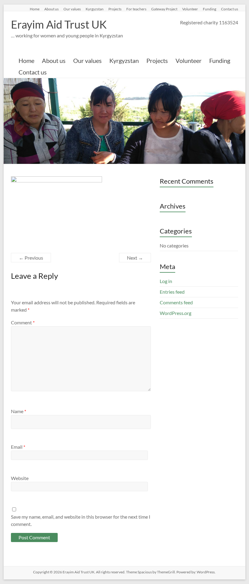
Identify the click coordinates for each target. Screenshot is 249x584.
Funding (209, 9)
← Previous (31, 258)
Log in (166, 281)
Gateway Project (164, 9)
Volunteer (190, 9)
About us (51, 9)
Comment (23, 322)
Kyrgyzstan (95, 9)
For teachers (136, 9)
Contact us (229, 9)
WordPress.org (175, 313)
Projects (114, 9)
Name (18, 411)
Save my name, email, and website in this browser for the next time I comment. (80, 520)
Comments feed (176, 302)
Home (34, 9)
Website (20, 478)
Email (18, 447)
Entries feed (172, 292)
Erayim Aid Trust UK (59, 24)
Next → (135, 258)
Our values (72, 9)
